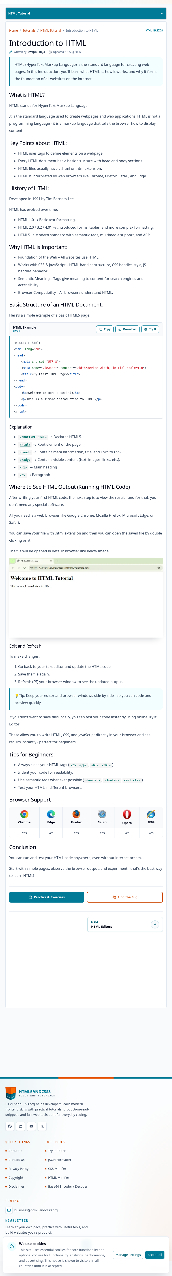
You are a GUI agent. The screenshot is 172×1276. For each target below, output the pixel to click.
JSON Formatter (59, 1160)
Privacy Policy (18, 1168)
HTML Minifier (58, 1177)
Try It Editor (57, 1151)
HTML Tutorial (50, 30)
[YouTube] (31, 1126)
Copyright (16, 1177)
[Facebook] (9, 1126)
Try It (152, 329)
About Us (15, 1151)
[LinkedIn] (20, 1126)
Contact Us (17, 1160)
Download (130, 329)
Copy (107, 329)
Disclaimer (16, 1186)
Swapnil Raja (36, 52)
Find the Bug (128, 897)
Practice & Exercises (49, 897)
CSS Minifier (57, 1168)
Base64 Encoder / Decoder (68, 1186)
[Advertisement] (86, 970)
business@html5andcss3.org (36, 1210)
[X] (42, 1126)
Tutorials (29, 30)
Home (13, 30)
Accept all (155, 1255)
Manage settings (128, 1255)
